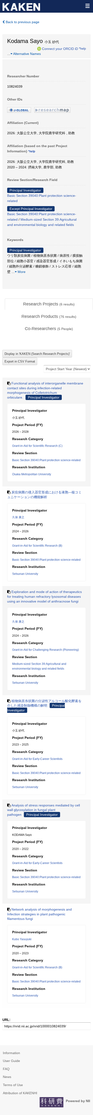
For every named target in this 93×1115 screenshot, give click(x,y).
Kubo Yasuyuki (21, 939)
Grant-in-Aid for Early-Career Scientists (37, 759)
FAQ (6, 1069)
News (7, 1077)
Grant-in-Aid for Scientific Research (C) (37, 446)
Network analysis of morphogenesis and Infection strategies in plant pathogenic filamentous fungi (39, 914)
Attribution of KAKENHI (20, 1093)
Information (11, 1053)
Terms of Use (13, 1085)
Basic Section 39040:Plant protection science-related (46, 460)
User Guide (11, 1061)
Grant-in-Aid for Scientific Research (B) (37, 545)
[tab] (49, 304)
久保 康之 (18, 517)
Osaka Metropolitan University (31, 474)
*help (82, 48)
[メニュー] (87, 5)
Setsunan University (25, 574)
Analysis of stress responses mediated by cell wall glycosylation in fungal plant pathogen (43, 809)
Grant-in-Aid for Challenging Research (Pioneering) (45, 649)
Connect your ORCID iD (60, 48)
